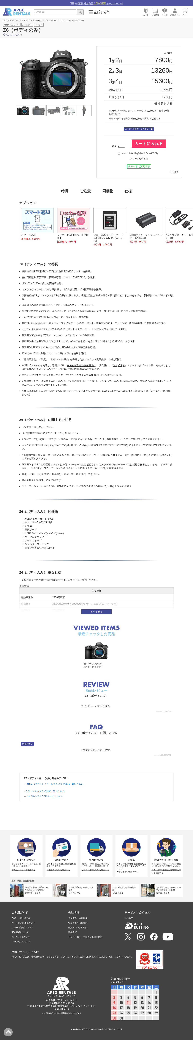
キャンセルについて (21, 941)
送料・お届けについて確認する (95, 870)
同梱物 (107, 191)
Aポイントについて (21, 937)
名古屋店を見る (162, 893)
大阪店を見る (118, 893)
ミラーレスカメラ (40, 20)
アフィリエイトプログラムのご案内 (85, 937)
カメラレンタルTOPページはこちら (44, 796)
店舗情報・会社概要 (77, 918)
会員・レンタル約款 (77, 927)
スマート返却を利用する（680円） (140, 153)
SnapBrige (119, 365)
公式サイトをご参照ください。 (82, 580)
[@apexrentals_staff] (141, 937)
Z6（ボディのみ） (93, 664)
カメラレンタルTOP (12, 20)
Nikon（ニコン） (58, 20)
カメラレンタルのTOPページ (61, 996)
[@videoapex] (154, 937)
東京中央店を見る (32, 893)
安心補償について (20, 932)
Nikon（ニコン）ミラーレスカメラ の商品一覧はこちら (55, 784)
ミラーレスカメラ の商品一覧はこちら (45, 791)
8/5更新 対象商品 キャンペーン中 (99, 3)
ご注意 (85, 191)
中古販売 (129, 918)
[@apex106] (128, 936)
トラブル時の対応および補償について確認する (166, 871)
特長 (64, 191)
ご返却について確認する (127, 872)
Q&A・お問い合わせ (21, 918)
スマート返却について (22, 927)
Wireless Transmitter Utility (81, 365)
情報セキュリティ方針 (25, 951)
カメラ (27, 20)
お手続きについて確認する (58, 870)
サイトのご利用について (23, 923)
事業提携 (72, 932)
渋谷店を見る (74, 893)
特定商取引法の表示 (77, 923)
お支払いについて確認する (23, 870)
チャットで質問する (139, 166)
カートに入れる (149, 143)
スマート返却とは (139, 158)
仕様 (128, 191)
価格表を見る (163, 103)
